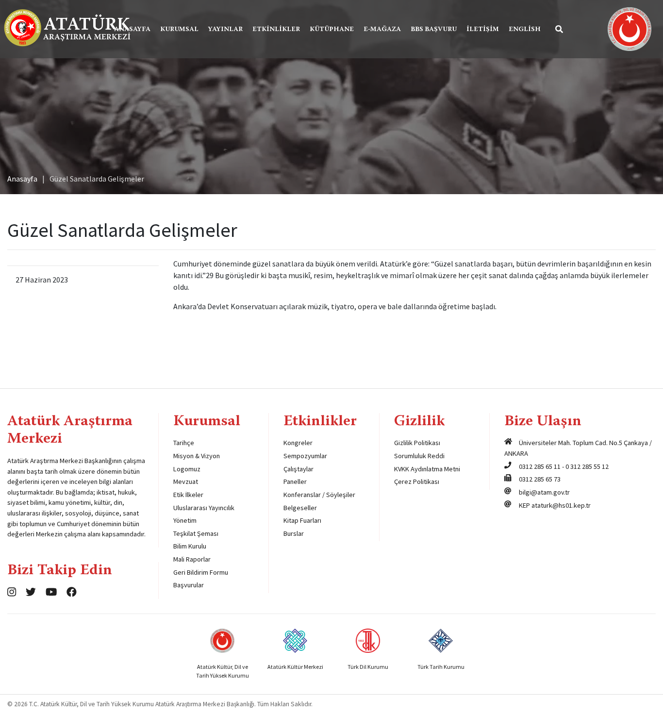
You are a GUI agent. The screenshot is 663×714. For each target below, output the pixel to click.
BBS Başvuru (434, 29)
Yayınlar (225, 29)
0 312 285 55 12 (587, 466)
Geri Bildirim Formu (200, 572)
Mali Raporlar (192, 559)
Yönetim (185, 520)
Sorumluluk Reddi (419, 455)
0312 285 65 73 (540, 479)
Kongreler (298, 442)
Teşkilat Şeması (195, 533)
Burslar (293, 533)
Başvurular (188, 585)
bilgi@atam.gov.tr (544, 492)
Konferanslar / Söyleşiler (319, 494)
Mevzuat (185, 481)
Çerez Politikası (416, 481)
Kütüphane (332, 29)
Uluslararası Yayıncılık (203, 507)
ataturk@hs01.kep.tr (561, 505)
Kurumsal (179, 29)
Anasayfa (132, 29)
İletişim (482, 29)
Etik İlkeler (188, 494)
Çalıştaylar (298, 469)
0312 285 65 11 (540, 466)
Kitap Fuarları (302, 520)
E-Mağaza (382, 29)
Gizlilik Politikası (417, 442)
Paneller (295, 481)
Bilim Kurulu (189, 546)
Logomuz (186, 469)
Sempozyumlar (305, 455)
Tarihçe (183, 442)
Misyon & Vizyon (196, 455)
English (525, 29)
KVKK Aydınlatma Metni (427, 469)
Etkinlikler (276, 29)
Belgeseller (300, 507)
